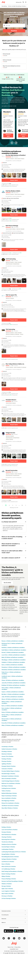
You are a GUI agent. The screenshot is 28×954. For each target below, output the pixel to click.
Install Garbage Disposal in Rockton (10, 781)
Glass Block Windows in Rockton (10, 808)
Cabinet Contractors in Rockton (9, 749)
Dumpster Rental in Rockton (9, 766)
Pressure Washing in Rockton (9, 878)
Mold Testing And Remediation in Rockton (12, 871)
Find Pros (14, 31)
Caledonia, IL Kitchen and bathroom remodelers (13, 662)
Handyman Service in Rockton (9, 844)
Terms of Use (10, 947)
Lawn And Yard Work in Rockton (9, 829)
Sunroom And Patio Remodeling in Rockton (12, 881)
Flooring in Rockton (6, 761)
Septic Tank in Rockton (7, 888)
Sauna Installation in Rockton (9, 798)
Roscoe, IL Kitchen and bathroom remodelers (13, 641)
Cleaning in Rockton (6, 837)
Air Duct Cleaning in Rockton (9, 898)
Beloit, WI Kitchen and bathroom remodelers (12, 657)
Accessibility (14, 949)
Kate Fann (4, 597)
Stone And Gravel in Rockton (9, 866)
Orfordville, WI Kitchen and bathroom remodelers (14, 669)
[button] (4, 175)
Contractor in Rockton (7, 768)
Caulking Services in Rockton (9, 788)
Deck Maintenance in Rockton (9, 834)
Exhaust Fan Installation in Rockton (10, 803)
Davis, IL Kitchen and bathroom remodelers (12, 664)
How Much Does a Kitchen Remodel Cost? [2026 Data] (10, 600)
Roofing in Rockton (6, 827)
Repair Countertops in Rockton (9, 795)
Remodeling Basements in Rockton (10, 856)
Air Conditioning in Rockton (8, 869)
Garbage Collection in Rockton (9, 859)
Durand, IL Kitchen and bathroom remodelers (13, 652)
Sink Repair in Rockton (7, 786)
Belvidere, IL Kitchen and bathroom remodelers (13, 694)
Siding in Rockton (6, 876)
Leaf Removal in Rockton (8, 861)
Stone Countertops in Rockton (9, 778)
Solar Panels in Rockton (7, 893)
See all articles (7, 582)
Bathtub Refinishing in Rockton (9, 793)
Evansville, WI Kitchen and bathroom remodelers (14, 723)
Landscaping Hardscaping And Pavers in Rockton (14, 851)
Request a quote (8, 135)
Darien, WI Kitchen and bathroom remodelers (13, 712)
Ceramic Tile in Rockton (7, 756)
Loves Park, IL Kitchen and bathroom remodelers (14, 655)
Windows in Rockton (7, 883)
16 (22, 505)
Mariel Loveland (24, 597)
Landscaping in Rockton (7, 849)
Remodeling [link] (4, 6)
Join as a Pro (18, 2)
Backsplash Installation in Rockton (10, 776)
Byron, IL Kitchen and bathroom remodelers (12, 705)
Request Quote (14, 180)
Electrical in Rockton (7, 754)
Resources (4, 918)
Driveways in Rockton (7, 896)
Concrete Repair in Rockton (8, 847)
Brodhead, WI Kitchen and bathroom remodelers (13, 685)
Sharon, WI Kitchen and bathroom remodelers (13, 699)
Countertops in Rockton (7, 746)
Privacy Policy (17, 947)
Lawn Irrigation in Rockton (8, 891)
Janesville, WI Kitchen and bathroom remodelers (13, 682)
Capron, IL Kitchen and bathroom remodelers (13, 692)
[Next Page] (25, 505)
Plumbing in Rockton (7, 751)
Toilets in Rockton (6, 791)
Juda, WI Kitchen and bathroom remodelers (12, 696)
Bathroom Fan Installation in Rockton (11, 783)
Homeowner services (6, 911)
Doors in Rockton (6, 864)
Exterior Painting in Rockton (8, 874)
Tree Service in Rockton (7, 842)
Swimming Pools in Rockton (8, 839)
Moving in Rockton (6, 886)
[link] (4, 131)
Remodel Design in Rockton (8, 773)
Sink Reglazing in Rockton (8, 800)
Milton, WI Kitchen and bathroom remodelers (13, 725)
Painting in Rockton (6, 759)
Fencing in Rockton (6, 832)
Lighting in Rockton (6, 763)
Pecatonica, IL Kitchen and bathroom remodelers (14, 667)
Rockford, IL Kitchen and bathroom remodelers (13, 647)
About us (4, 922)
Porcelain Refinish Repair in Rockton (11, 771)
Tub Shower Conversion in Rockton (10, 805)
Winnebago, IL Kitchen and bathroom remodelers (14, 660)
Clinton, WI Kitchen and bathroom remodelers (13, 680)
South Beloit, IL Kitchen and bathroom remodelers (14, 650)
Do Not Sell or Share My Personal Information (14, 951)
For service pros (5, 914)
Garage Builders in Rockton (8, 854)
